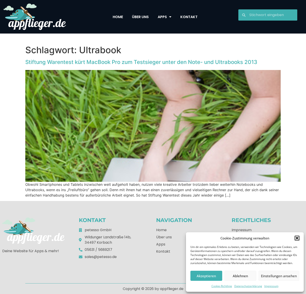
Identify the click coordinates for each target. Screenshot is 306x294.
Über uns (140, 16)
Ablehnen (240, 276)
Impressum (271, 286)
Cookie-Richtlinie (221, 286)
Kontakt (189, 16)
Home (118, 16)
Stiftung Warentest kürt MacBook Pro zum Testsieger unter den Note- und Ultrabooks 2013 (141, 62)
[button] (297, 238)
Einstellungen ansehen (279, 276)
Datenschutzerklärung (248, 286)
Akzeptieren (206, 276)
